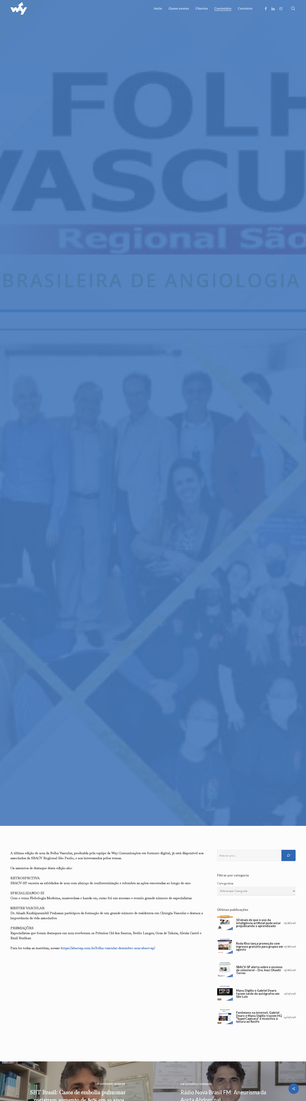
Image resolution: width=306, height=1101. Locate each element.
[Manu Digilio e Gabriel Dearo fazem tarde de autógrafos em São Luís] (225, 994)
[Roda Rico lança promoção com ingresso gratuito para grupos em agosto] (225, 947)
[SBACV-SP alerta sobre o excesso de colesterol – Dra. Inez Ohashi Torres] (225, 970)
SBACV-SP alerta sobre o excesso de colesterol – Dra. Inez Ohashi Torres (259, 970)
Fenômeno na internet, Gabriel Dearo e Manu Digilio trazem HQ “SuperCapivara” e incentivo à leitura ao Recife (259, 1017)
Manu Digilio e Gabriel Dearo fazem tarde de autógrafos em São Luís (257, 993)
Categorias (225, 883)
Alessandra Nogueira (129, 513)
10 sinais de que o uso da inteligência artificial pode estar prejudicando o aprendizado (258, 923)
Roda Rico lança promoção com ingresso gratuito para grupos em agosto (259, 946)
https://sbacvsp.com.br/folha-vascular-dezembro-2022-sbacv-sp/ (108, 948)
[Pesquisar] (288, 855)
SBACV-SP (153, 488)
